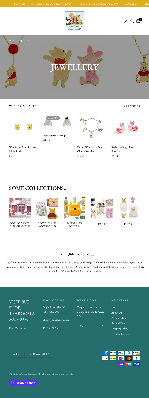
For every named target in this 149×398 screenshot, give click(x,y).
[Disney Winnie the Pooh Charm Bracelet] (91, 127)
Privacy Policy (118, 318)
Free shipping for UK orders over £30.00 (48, 4)
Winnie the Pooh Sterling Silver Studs (22, 149)
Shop (20, 40)
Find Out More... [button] (18, 328)
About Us (116, 312)
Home (12, 40)
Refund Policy (119, 323)
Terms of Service (120, 333)
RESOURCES (119, 300)
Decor (129, 224)
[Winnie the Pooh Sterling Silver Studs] (23, 127)
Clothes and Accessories (47, 225)
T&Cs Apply (15, 4)
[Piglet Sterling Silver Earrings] (125, 127)
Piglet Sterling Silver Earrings (122, 149)
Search (114, 307)
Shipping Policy (119, 328)
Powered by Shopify (64, 373)
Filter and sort (24, 106)
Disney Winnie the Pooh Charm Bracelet (90, 149)
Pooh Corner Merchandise (20, 225)
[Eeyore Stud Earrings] (57, 121)
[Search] (132, 21)
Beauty (101, 224)
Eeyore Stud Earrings (54, 135)
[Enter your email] (102, 326)
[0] (137, 21)
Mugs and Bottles (74, 225)
